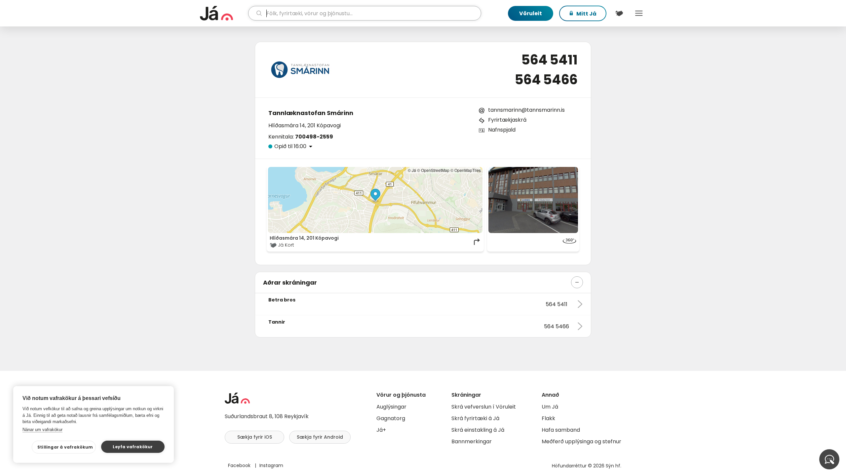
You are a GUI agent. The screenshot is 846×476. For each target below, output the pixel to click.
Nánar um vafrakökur (42, 429)
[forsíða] (223, 13)
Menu (639, 13)
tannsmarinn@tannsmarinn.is (526, 110)
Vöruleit (530, 13)
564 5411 (549, 60)
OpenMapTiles (467, 170)
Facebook (240, 465)
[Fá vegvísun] (477, 241)
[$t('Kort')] (619, 13)
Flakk (548, 418)
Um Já (550, 407)
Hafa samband (561, 430)
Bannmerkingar (471, 441)
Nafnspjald (502, 130)
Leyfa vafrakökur (133, 447)
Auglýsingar (391, 407)
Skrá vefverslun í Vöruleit (483, 407)
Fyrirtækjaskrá (507, 120)
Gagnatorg (390, 418)
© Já (412, 170)
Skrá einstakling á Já (477, 430)
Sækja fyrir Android (320, 437)
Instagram (271, 465)
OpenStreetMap (435, 170)
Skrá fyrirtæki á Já (475, 418)
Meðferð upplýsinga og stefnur (581, 441)
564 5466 (546, 79)
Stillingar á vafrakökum (65, 447)
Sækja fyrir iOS (254, 437)
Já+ (381, 430)
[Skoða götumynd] (533, 200)
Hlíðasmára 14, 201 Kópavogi (304, 125)
